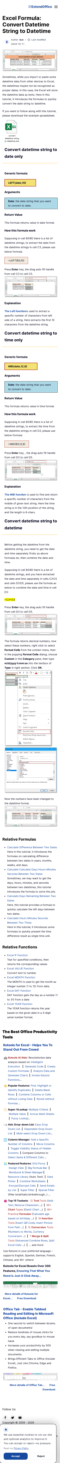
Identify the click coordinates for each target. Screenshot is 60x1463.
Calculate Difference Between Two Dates (32, 847)
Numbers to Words (20, 1231)
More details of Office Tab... (27, 1385)
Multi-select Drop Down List (33, 1133)
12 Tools (38, 1200)
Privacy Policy (21, 1448)
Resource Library (18, 1176)
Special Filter (46, 1190)
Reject (41, 1456)
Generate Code (34, 1066)
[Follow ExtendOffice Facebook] (5, 1417)
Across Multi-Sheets (42, 1113)
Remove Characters (27, 1205)
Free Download (26, 1298)
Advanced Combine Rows (32, 1240)
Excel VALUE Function (20, 968)
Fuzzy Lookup (19, 1118)
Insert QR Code (25, 1222)
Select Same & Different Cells (26, 1157)
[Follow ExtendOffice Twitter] (13, 1417)
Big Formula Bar (37, 1167)
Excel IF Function (17, 955)
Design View (16, 1167)
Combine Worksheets (32, 1181)
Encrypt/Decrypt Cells (22, 1185)
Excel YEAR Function (19, 1004)
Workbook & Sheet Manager (26, 1172)
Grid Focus (38, 1163)
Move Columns (45, 1144)
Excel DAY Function (19, 990)
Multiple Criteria (38, 1109)
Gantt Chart (32, 1209)
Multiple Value (18, 1113)
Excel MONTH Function (21, 977)
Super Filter (27, 1190)
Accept (15, 1456)
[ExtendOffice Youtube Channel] (20, 1417)
